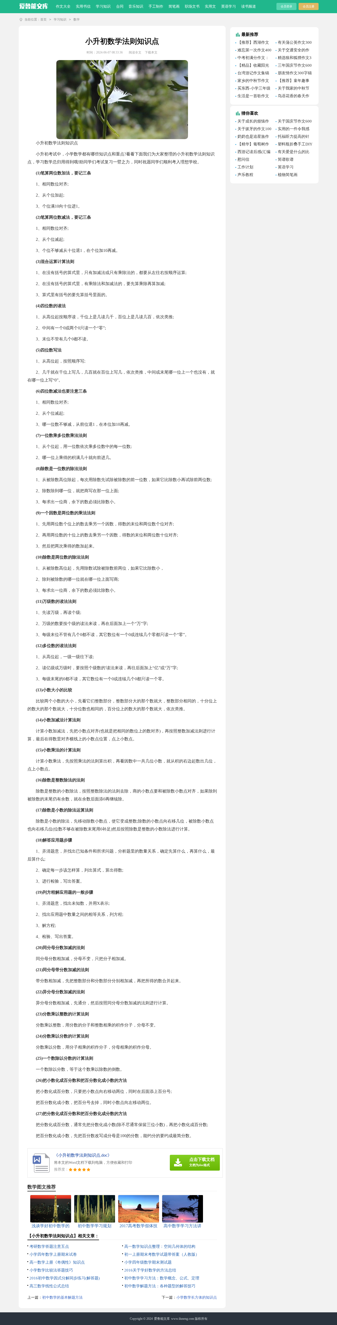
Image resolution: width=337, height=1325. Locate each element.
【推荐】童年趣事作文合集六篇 (292, 81)
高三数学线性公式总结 (49, 1286)
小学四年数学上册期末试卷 (53, 1254)
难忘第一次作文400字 (253, 51)
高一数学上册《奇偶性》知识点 (57, 1262)
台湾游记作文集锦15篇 (252, 74)
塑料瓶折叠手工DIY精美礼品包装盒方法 (294, 145)
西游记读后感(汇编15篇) (252, 152)
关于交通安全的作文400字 (292, 51)
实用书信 (83, 6)
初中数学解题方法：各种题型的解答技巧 (159, 1286)
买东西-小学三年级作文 (252, 89)
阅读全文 (135, 52)
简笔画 (174, 6)
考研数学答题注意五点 (49, 1246)
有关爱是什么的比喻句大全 (292, 152)
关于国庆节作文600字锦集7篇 (294, 122)
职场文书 (192, 6)
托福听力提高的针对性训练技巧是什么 (293, 137)
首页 (43, 19)
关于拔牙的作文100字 (253, 130)
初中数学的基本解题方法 (62, 1297)
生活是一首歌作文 (253, 96)
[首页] (34, 5)
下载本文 (151, 52)
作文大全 (63, 6)
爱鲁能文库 (162, 1319)
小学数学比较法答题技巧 (51, 1270)
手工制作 (155, 6)
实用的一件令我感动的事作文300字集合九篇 (293, 130)
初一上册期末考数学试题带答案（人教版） (161, 1254)
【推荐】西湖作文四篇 (252, 43)
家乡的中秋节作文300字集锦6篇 (252, 81)
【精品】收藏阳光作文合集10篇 (252, 66)
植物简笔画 (288, 175)
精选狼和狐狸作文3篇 (293, 58)
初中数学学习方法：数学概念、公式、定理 (161, 1278)
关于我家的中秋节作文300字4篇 (292, 89)
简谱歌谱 (286, 159)
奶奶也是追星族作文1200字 (252, 137)
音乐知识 (135, 6)
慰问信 (243, 159)
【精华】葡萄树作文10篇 (252, 145)
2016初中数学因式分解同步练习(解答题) (64, 1278)
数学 (76, 19)
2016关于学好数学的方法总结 (150, 1270)
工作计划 (245, 167)
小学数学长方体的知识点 (196, 1297)
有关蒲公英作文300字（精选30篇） (294, 43)
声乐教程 (245, 175)
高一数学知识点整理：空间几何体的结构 (159, 1246)
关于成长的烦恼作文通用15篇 (252, 122)
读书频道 (248, 6)
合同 (119, 6)
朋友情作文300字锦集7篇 (294, 74)
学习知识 (103, 6)
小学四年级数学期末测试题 (148, 1262)
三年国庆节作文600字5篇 (294, 66)
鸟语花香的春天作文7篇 (292, 97)
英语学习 (228, 6)
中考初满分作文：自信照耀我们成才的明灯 (253, 58)
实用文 (210, 6)
